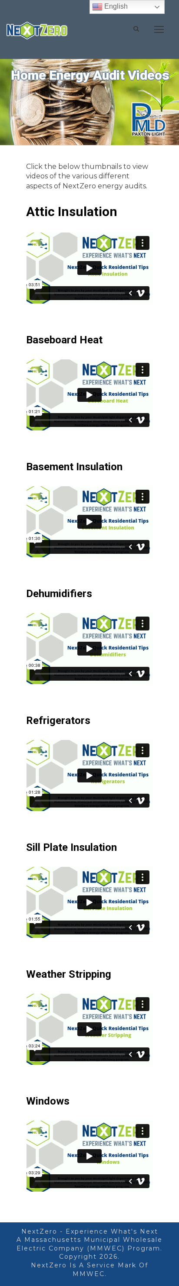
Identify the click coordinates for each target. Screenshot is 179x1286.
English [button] (115, 6)
